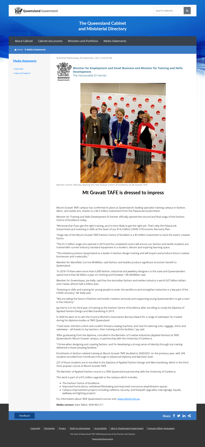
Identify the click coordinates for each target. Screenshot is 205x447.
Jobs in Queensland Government (127, 428)
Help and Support (22, 73)
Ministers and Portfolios (83, 41)
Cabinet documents (50, 41)
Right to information (80, 428)
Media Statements (115, 41)
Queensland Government (102, 439)
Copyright (35, 428)
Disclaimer (49, 428)
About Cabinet (24, 41)
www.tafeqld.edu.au (129, 399)
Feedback (24, 415)
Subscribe (18, 68)
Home (20, 49)
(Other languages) (161, 428)
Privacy (62, 428)
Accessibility (100, 428)
